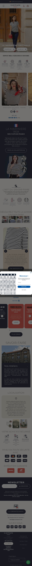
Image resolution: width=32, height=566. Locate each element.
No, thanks (24, 289)
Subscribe (24, 286)
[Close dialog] (30, 272)
